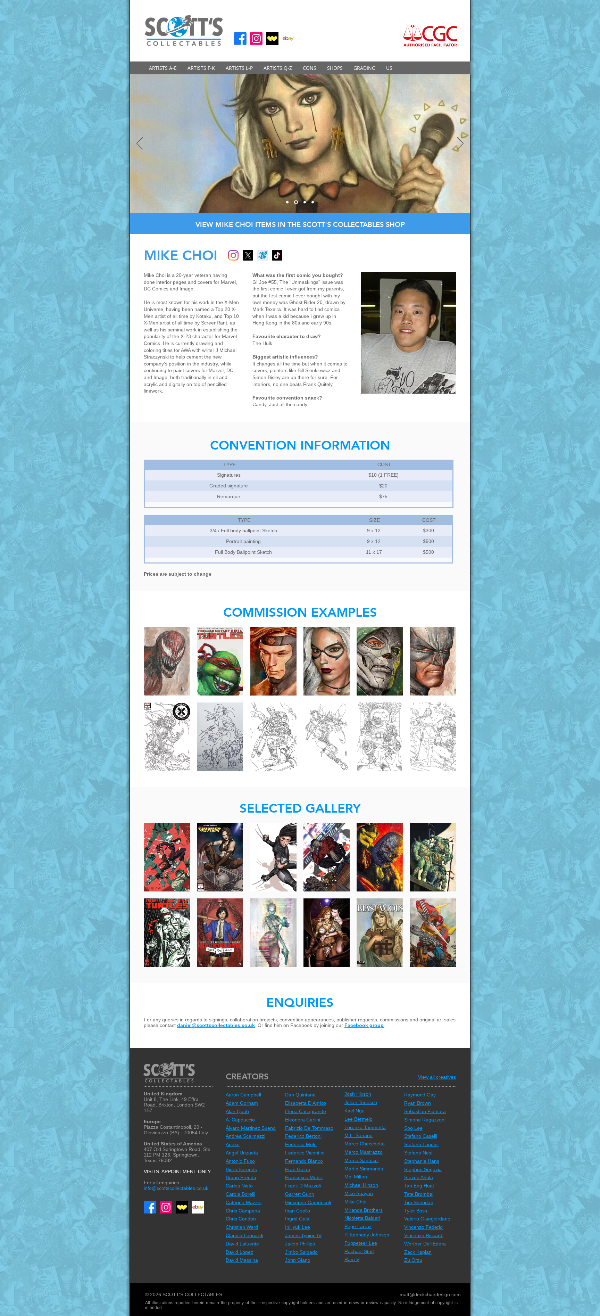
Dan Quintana (300, 1094)
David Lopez (239, 1252)
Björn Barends (241, 1169)
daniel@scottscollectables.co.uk (216, 1025)
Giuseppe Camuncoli (308, 1202)
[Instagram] (256, 38)
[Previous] (139, 143)
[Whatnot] (272, 38)
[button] (163, 68)
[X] (248, 255)
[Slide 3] (303, 202)
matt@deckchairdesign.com (430, 1294)
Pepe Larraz (358, 1226)
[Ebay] (288, 38)
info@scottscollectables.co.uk (176, 1188)
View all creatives (437, 1077)
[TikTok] (277, 255)
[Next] (460, 143)
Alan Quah (237, 1111)
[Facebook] (240, 38)
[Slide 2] (295, 202)
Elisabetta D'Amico (305, 1103)
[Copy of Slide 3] (312, 202)
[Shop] (262, 255)
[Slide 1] (287, 202)
